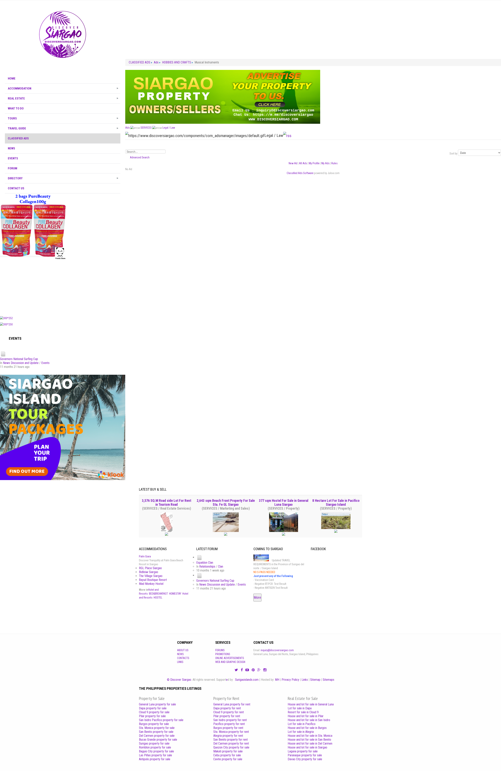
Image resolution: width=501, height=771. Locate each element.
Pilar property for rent (226, 716)
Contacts (183, 658)
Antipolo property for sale (154, 759)
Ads (127, 127)
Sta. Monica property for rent (231, 732)
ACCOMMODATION (19, 88)
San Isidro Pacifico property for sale (161, 720)
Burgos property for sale (154, 724)
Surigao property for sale (154, 743)
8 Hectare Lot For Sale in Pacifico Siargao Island (336, 502)
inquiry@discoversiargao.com (277, 650)
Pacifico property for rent (229, 724)
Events (45, 363)
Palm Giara (145, 556)
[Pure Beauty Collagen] (33, 226)
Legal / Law (168, 127)
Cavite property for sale (227, 759)
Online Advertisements (229, 658)
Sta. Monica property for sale (157, 728)
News (180, 654)
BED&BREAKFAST (158, 593)
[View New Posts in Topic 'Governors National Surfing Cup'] (3, 354)
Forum (12, 168)
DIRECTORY (15, 178)
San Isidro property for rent (230, 720)
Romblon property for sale (155, 747)
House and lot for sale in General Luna (311, 704)
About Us (182, 650)
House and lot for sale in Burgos (307, 728)
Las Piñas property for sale (155, 755)
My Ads (325, 163)
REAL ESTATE (16, 98)
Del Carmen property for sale (157, 736)
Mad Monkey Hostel (151, 584)
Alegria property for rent (228, 736)
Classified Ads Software (300, 173)
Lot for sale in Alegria (301, 732)
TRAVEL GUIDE (17, 128)
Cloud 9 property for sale (154, 712)
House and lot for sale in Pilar (305, 716)
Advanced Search (140, 157)
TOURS (12, 118)
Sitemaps (328, 680)
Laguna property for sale (303, 751)
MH (277, 680)
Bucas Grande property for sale (158, 739)
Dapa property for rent (227, 708)
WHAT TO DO (16, 108)
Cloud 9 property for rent (228, 712)
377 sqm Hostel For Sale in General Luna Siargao (283, 502)
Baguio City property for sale (156, 751)
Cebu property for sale (227, 755)
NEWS (11, 148)
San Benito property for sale (156, 732)
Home (11, 78)
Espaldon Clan (204, 562)
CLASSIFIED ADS (18, 138)
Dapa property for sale (153, 708)
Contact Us (16, 188)
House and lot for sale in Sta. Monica (310, 736)
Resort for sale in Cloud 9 (303, 712)
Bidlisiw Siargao (148, 572)
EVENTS (13, 158)
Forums (220, 650)
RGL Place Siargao (150, 568)
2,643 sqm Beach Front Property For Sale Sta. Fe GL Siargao (226, 502)
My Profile (314, 163)
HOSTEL (158, 597)
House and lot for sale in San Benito (309, 739)
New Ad (293, 163)
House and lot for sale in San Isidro (309, 720)
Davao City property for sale (305, 759)
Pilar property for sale (152, 716)
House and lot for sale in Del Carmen (310, 743)
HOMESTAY (175, 593)
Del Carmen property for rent (231, 743)
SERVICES (146, 127)
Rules (334, 163)
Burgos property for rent (228, 728)
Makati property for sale (228, 751)
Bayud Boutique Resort (153, 580)
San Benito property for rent (230, 739)
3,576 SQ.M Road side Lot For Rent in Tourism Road (166, 502)
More (257, 597)
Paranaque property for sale (305, 755)
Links (180, 662)
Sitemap (315, 680)
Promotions (222, 654)
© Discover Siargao (179, 680)
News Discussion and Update (21, 363)
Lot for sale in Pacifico (301, 724)
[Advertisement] (62, 286)
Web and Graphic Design (230, 662)
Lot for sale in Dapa (300, 708)
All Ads (303, 163)
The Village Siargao (150, 576)
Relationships (207, 566)
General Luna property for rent (231, 704)
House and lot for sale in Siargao (307, 747)
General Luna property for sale (157, 704)
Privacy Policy (290, 680)
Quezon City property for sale (231, 747)
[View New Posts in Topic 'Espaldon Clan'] (199, 557)
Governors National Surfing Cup (19, 359)
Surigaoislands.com (247, 680)
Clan (220, 566)
